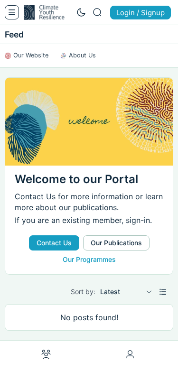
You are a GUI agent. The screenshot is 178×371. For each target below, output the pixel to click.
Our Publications (116, 243)
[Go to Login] (131, 354)
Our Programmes (89, 259)
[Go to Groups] (46, 354)
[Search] (97, 12)
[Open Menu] (12, 12)
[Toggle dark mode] (81, 12)
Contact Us (54, 243)
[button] (162, 291)
